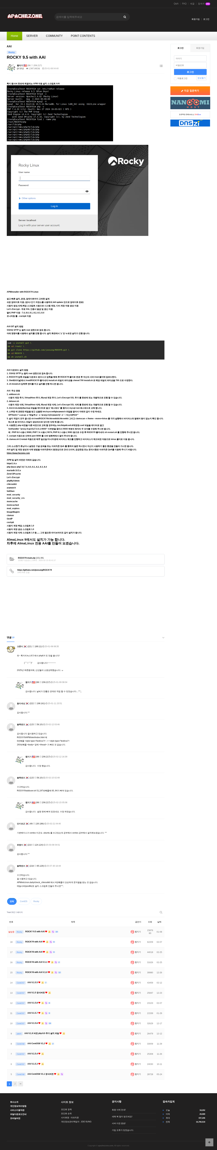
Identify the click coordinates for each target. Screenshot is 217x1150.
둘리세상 (21, 703)
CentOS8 (20, 1044)
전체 (12, 901)
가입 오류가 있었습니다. (123, 1130)
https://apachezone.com (18, 453)
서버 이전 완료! (119, 1123)
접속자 (203, 4)
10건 (21, 68)
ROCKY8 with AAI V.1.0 (36, 972)
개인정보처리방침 (18, 1106)
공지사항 (116, 1101)
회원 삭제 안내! (119, 1110)
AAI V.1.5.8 (32, 1003)
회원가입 (196, 19)
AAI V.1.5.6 (32, 1023)
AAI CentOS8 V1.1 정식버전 (40, 1074)
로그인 (206, 19)
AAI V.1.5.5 (32, 982)
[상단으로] (209, 1142)
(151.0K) (31, 558)
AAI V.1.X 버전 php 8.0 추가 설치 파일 (42, 1033)
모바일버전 (15, 1118)
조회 (150, 922)
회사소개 (14, 1102)
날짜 (159, 922)
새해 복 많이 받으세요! (122, 1116)
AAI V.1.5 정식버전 (36, 992)
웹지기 (20, 65)
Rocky (36, 901)
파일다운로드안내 (18, 1114)
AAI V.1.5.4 (32, 1053)
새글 (192, 4)
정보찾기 (202, 78)
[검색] (125, 17)
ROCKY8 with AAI (34, 952)
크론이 (20, 646)
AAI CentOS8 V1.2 (36, 1043)
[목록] (161, 66)
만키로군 (21, 824)
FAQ (184, 4)
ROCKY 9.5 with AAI (35, 931)
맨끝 (20, 1083)
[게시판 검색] (161, 912)
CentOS (23, 901)
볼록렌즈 (21, 724)
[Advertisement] (85, 261)
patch (19, 1034)
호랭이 (20, 845)
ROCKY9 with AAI (34, 942)
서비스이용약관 (17, 1110)
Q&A (176, 4)
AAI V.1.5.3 (32, 1064)
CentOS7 (20, 983)
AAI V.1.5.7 (32, 1013)
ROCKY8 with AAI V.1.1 (36, 962)
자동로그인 (182, 78)
